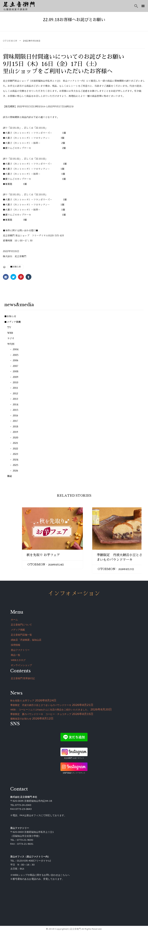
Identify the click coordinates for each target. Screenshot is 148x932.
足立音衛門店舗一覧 (21, 634)
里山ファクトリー (20, 650)
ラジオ (10, 338)
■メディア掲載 (12, 322)
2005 (15, 355)
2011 (15, 388)
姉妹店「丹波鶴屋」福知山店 (26, 640)
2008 (15, 371)
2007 (15, 366)
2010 (15, 382)
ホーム (14, 619)
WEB (10, 333)
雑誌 (9, 476)
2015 (15, 410)
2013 (15, 399)
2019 (15, 432)
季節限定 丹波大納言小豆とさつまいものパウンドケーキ (40, 705)
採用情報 (15, 645)
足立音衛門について (21, 624)
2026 (15, 471)
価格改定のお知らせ (20, 718)
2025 (15, 465)
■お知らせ (15, 267)
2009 (15, 377)
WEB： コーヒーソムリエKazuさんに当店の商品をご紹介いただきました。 (50, 709)
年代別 (10, 344)
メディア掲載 (18, 629)
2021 (15, 443)
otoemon (10, 41)
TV (9, 327)
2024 (15, 459)
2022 (15, 448)
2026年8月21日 (126, 569)
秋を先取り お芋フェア (43, 555)
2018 (15, 426)
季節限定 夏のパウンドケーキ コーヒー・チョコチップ (40, 714)
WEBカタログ (18, 660)
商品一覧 (15, 655)
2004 (15, 349)
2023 (15, 454)
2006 (15, 360)
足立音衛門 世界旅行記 (23, 678)
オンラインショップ (21, 665)
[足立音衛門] (19, 4)
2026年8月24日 (56, 564)
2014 (15, 404)
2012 (15, 393)
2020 (15, 437)
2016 (15, 415)
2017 (15, 421)
